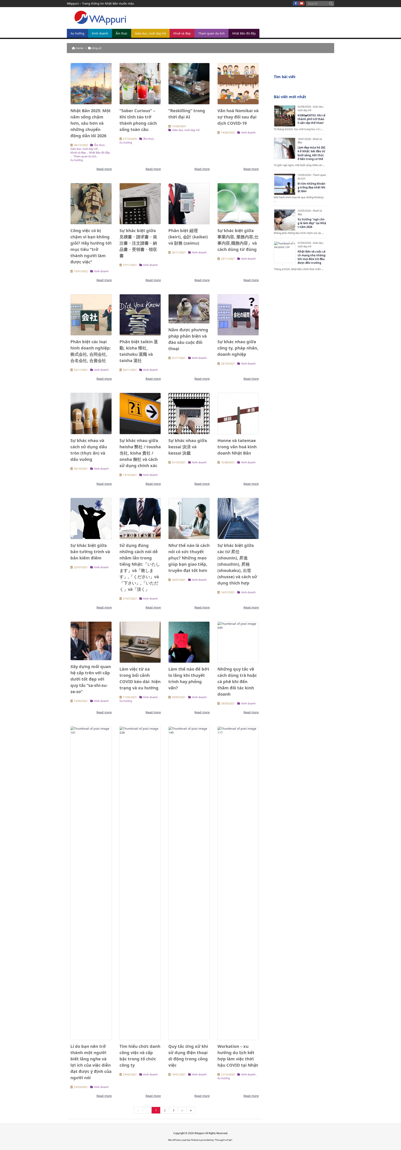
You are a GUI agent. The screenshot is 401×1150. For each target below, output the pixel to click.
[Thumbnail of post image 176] (238, 642)
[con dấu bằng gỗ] (91, 413)
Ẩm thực (99, 145)
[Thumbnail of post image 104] (91, 883)
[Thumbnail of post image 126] (91, 518)
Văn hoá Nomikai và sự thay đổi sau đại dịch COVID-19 (238, 117)
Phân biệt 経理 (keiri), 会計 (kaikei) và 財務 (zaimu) (188, 237)
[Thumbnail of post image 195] (189, 309)
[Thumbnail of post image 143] (189, 203)
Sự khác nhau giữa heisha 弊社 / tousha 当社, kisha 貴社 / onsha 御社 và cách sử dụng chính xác (140, 453)
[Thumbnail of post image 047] (238, 83)
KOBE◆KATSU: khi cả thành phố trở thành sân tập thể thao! (311, 119)
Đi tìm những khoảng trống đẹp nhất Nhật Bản (311, 187)
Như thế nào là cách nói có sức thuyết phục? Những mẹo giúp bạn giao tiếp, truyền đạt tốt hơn (189, 558)
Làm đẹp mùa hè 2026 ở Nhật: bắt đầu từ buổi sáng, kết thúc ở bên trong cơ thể (311, 153)
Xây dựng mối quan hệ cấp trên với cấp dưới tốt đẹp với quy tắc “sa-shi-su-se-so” (90, 679)
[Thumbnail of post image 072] (91, 641)
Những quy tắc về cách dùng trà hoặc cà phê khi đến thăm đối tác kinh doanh (237, 681)
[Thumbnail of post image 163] (140, 518)
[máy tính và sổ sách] (140, 203)
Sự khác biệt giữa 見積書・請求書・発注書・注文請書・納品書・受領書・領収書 (138, 243)
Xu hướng (76, 160)
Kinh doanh (248, 132)
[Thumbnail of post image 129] (91, 83)
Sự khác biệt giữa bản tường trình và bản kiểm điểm (90, 552)
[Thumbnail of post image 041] (238, 413)
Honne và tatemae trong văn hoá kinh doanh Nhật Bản (237, 447)
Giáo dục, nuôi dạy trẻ (84, 149)
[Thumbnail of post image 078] (91, 203)
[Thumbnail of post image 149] (238, 518)
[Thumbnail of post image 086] (189, 83)
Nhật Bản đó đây (99, 152)
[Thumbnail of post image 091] (189, 413)
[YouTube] (302, 3)
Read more (104, 169)
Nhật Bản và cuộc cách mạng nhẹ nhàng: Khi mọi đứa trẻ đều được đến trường (312, 257)
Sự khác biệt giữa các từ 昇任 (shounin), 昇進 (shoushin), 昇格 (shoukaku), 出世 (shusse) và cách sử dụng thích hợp (237, 564)
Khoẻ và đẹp (78, 152)
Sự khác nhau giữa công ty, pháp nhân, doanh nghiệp (237, 348)
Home (79, 48)
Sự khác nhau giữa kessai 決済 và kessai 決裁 (187, 447)
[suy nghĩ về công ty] (238, 314)
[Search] (331, 3)
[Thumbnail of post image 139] (189, 642)
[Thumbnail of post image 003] (189, 883)
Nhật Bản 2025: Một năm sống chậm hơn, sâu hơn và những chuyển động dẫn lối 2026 (90, 123)
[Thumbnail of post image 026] (140, 83)
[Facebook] (296, 3)
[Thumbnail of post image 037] (189, 518)
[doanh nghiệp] (91, 314)
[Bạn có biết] (140, 314)
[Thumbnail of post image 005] (140, 642)
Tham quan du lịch (85, 156)
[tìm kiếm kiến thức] (238, 203)
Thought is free (223, 1139)
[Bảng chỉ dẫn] (140, 413)
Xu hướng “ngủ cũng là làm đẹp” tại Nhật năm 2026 (312, 223)
